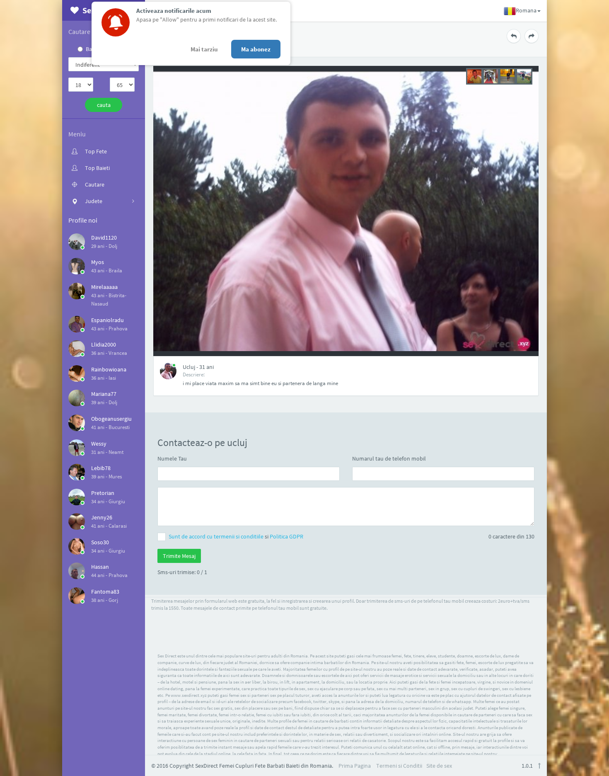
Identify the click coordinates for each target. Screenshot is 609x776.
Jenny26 (101, 517)
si (236, 536)
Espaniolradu (107, 320)
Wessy (98, 443)
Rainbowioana (108, 369)
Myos (97, 262)
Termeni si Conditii (399, 765)
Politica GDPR (286, 536)
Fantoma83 (105, 591)
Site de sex (439, 765)
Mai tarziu (204, 49)
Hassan (100, 566)
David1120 (104, 237)
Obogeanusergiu (111, 418)
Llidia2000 (103, 344)
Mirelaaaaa (104, 287)
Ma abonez (256, 49)
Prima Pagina (354, 765)
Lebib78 (101, 468)
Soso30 (100, 542)
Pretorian (102, 493)
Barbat (94, 49)
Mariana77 (103, 394)
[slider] (499, 75)
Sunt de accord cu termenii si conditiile (217, 536)
